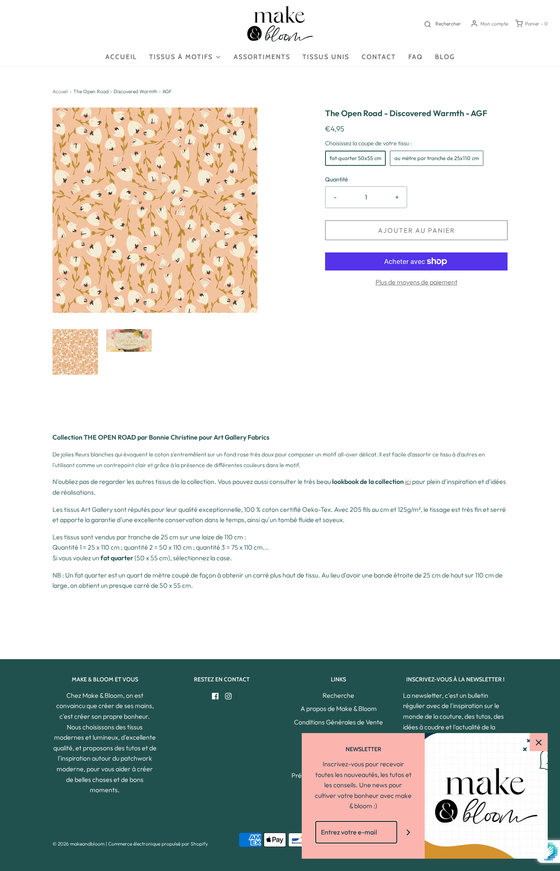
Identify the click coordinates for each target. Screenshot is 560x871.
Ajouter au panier (416, 230)
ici (408, 481)
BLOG (445, 57)
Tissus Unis (326, 57)
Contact (379, 57)
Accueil (121, 57)
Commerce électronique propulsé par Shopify (158, 844)
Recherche (338, 695)
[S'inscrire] (408, 832)
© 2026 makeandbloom (78, 844)
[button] (75, 352)
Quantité (336, 179)
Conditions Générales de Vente (338, 722)
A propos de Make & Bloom (338, 708)
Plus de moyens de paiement (417, 282)
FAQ (415, 57)
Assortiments (262, 57)
